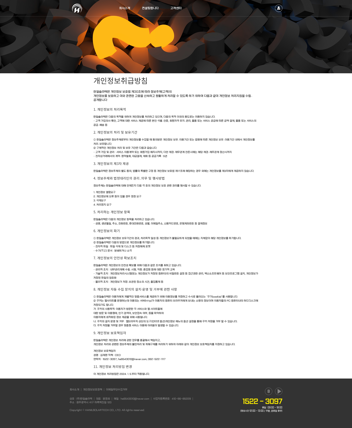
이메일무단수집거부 (116, 389)
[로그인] (278, 8)
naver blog (268, 391)
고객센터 (176, 8)
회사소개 (124, 8)
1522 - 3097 (262, 401)
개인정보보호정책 (92, 389)
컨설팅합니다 (150, 8)
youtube (278, 391)
